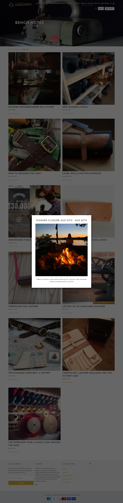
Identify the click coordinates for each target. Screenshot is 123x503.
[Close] (89, 217)
